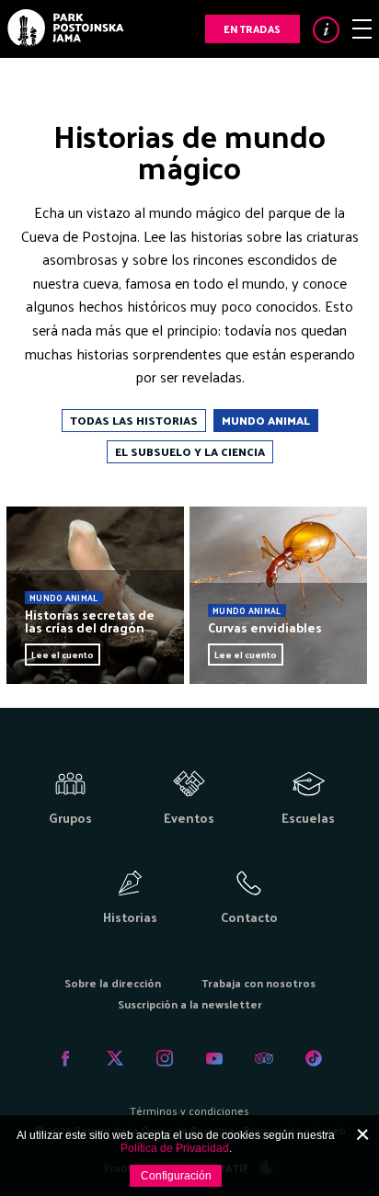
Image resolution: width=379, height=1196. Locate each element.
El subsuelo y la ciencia (190, 451)
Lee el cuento (62, 654)
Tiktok (313, 1058)
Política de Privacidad (175, 1148)
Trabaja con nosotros (258, 983)
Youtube (214, 1058)
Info (326, 30)
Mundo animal (266, 420)
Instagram (164, 1058)
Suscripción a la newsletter (190, 1004)
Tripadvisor (264, 1058)
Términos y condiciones (189, 1110)
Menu (362, 29)
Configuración (176, 1175)
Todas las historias (134, 420)
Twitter (115, 1058)
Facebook (65, 1058)
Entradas (252, 28)
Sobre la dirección (112, 983)
